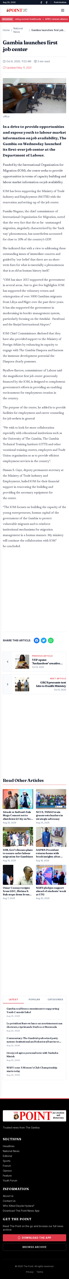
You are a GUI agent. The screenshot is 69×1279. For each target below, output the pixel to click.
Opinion (7, 1170)
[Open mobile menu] (62, 10)
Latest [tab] (13, 999)
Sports (6, 1160)
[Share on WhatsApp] (51, 640)
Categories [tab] (55, 999)
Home (6, 30)
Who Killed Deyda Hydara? (18, 1205)
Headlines (9, 1146)
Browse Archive (34, 1246)
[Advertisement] (34, 592)
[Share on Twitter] (44, 640)
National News (18, 30)
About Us (8, 1195)
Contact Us (9, 1200)
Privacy (30, 1272)
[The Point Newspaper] (46, 2)
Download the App (36, 1237)
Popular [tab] (34, 999)
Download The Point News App (21, 1210)
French (7, 1165)
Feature (7, 1175)
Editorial (7, 1155)
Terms (39, 1272)
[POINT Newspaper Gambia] (41, 2)
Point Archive (60, 2)
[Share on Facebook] (36, 640)
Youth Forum (10, 1180)
